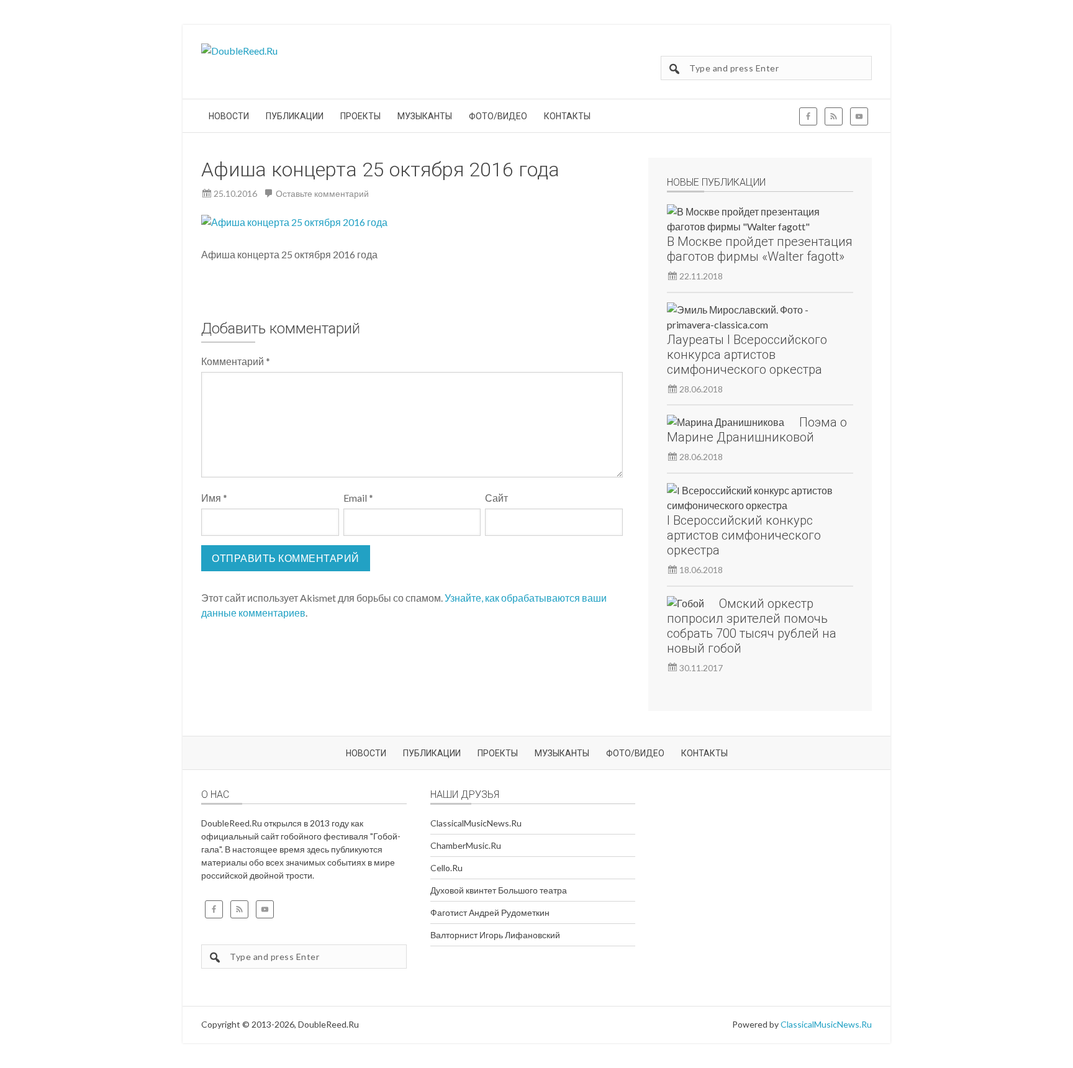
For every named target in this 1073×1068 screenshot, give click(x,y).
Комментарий (235, 361)
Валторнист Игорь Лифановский (495, 935)
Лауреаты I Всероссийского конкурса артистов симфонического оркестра (747, 354)
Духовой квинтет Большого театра (498, 890)
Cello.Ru (446, 867)
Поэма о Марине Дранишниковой (757, 430)
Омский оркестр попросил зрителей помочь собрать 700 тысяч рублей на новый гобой (751, 626)
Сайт (496, 498)
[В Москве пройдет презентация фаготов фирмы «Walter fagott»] (752, 219)
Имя (214, 498)
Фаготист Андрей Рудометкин (490, 912)
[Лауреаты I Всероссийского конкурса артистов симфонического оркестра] (752, 317)
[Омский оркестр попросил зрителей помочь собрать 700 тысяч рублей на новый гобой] (685, 603)
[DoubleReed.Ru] (239, 51)
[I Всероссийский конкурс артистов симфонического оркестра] (752, 498)
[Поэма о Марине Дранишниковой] (725, 422)
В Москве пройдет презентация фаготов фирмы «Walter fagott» (760, 249)
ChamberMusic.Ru (465, 845)
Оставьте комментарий (322, 193)
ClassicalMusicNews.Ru (476, 823)
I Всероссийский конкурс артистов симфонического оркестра (744, 535)
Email (358, 498)
